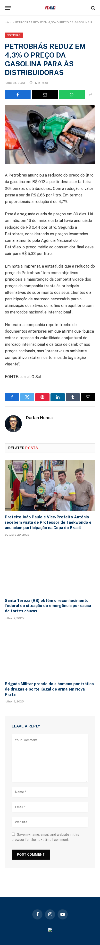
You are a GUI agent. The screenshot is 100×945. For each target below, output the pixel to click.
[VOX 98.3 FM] (50, 8)
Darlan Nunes (39, 417)
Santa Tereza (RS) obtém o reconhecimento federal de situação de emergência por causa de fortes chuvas (48, 606)
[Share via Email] (45, 94)
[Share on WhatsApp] (72, 94)
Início (8, 22)
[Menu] (8, 7)
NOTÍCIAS (14, 35)
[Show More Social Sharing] (90, 94)
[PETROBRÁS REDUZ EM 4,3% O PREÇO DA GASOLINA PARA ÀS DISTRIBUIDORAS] (50, 134)
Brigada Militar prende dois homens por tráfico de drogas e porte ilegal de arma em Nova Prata (49, 689)
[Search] (92, 7)
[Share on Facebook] (18, 94)
